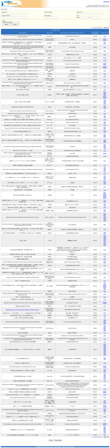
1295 (104, 54)
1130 (105, 353)
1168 (105, 218)
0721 (104, 389)
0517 (104, 42)
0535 (104, 235)
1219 (104, 229)
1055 (104, 299)
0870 (104, 233)
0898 (104, 71)
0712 (104, 79)
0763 (104, 107)
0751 (104, 265)
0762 (104, 105)
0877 (104, 216)
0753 (104, 327)
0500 (104, 92)
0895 (104, 416)
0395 (104, 144)
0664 (104, 325)
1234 (104, 339)
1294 (104, 102)
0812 (104, 328)
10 (98, 27)
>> (102, 27)
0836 (104, 113)
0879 (104, 330)
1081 (104, 431)
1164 (105, 168)
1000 (104, 95)
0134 (104, 269)
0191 (104, 261)
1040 (104, 280)
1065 (104, 217)
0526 (104, 47)
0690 (104, 256)
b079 (104, 254)
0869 (104, 83)
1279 (104, 119)
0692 (104, 297)
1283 (104, 207)
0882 (104, 349)
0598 (104, 344)
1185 (105, 117)
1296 (104, 86)
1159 (105, 111)
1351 (104, 103)
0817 (104, 43)
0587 (104, 435)
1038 (104, 89)
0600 (104, 259)
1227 (104, 165)
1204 (104, 284)
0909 (104, 413)
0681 (104, 335)
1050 (104, 186)
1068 (104, 51)
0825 (104, 313)
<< (92, 27)
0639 (104, 363)
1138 (105, 432)
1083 (104, 273)
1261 (104, 150)
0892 (104, 358)
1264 (104, 289)
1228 (104, 243)
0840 (104, 214)
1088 (104, 167)
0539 (104, 134)
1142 (105, 283)
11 (100, 27)
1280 (104, 245)
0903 (104, 137)
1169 (105, 100)
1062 (104, 352)
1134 (105, 420)
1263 (104, 288)
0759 (104, 60)
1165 (105, 240)
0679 (104, 127)
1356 (104, 36)
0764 (104, 108)
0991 (104, 351)
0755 (104, 346)
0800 (104, 74)
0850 (104, 94)
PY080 (104, 57)
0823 (104, 116)
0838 (104, 204)
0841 (104, 329)
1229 (104, 101)
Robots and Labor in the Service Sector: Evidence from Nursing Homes (22, 309)
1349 (104, 179)
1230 (104, 317)
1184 (105, 309)
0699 (104, 213)
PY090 (104, 39)
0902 (104, 135)
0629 (104, 237)
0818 (104, 347)
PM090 (104, 40)
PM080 (104, 153)
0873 (104, 160)
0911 (105, 350)
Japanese (106, 1)
